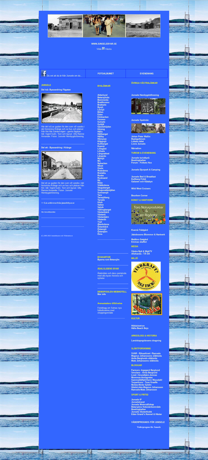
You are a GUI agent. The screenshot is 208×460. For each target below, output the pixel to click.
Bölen (100, 112)
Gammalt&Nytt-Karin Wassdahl (146, 380)
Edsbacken (103, 117)
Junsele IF (136, 399)
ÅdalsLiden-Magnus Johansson (147, 387)
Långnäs (102, 156)
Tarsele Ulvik (101, 201)
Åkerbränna (103, 224)
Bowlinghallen (138, 160)
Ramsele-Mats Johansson (144, 389)
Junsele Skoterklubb (141, 412)
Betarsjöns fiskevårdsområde (146, 407)
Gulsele (101, 122)
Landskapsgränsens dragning (146, 340)
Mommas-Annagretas (142, 377)
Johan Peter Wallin (140, 136)
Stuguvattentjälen (106, 190)
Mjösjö (101, 158)
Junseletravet (138, 402)
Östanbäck (103, 227)
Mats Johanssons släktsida (144, 361)
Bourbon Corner (139, 195)
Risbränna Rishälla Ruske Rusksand (103, 174)
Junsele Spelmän (140, 120)
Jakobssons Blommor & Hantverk (148, 234)
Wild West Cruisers (140, 188)
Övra (100, 234)
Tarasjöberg (103, 197)
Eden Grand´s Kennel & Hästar (146, 414)
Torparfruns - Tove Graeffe (144, 382)
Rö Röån (100, 181)
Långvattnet (103, 153)
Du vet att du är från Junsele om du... (64, 75)
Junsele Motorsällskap (142, 404)
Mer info (102, 294)
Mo (99, 161)
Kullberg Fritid (138, 179)
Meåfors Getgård (139, 239)
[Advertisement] (104, 59)
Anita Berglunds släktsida (144, 358)
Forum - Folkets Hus (141, 162)
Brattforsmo (103, 102)
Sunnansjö (103, 192)
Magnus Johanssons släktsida (146, 356)
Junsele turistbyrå (140, 158)
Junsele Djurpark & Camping (145, 169)
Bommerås (103, 100)
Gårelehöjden (104, 127)
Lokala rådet (137, 141)
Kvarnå (101, 146)
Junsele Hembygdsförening (145, 95)
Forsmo (101, 119)
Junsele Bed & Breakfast (143, 176)
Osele (100, 168)
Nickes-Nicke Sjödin (141, 385)
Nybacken (102, 163)
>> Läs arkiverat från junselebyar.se (57, 203)
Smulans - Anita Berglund (144, 372)
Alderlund (102, 95)
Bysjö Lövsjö (101, 108)
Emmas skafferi (139, 242)
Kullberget (103, 144)
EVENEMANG (147, 73)
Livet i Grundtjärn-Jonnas (144, 375)
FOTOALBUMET (106, 73)
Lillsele (101, 151)
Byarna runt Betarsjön (108, 259)
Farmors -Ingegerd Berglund (145, 370)
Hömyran (102, 139)
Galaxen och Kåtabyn (142, 181)
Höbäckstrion (138, 326)
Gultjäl (101, 124)
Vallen (101, 205)
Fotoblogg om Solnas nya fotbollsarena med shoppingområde (110, 310)
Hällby (101, 136)
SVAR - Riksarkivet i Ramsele (146, 353)
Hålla (100, 131)
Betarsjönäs (103, 97)
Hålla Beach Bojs (139, 328)
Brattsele (102, 105)
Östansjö (102, 229)
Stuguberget (104, 188)
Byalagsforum (138, 139)
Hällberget (103, 134)
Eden (100, 114)
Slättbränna (103, 185)
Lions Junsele (138, 144)
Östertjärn (102, 231)
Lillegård (102, 148)
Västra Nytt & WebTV (141, 251)
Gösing (101, 129)
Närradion (136, 148)
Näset (100, 166)
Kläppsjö (102, 141)
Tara (100, 195)
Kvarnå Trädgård (139, 230)
